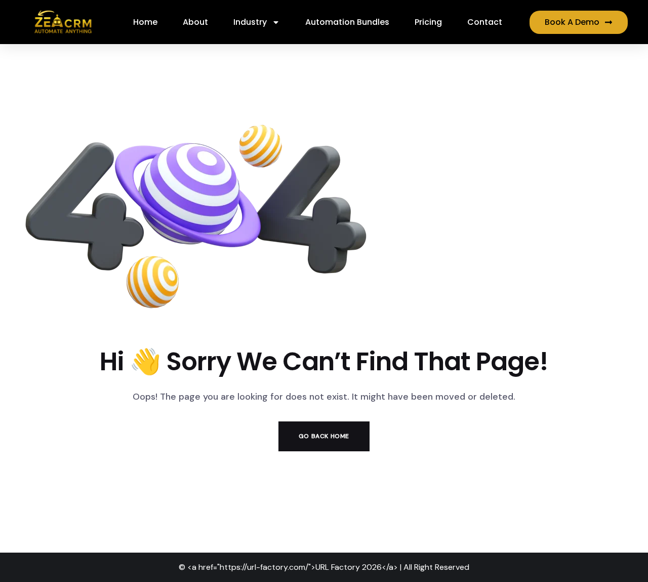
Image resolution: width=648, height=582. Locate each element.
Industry (250, 22)
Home (145, 22)
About (195, 22)
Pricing (428, 22)
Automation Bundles (347, 22)
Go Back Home (324, 436)
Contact (484, 22)
